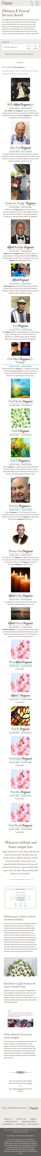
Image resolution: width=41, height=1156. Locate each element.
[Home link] (7, 3)
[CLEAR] (28, 46)
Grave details (19, 669)
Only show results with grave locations (19, 54)
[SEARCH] (35, 46)
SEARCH (5, 42)
